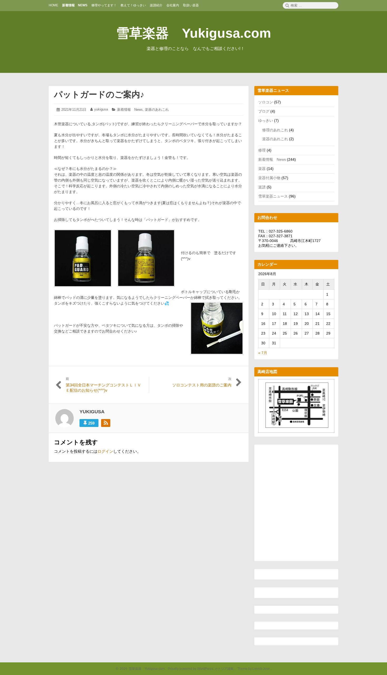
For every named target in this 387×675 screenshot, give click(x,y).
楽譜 (262, 187)
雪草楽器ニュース (273, 196)
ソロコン (265, 102)
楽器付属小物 (269, 178)
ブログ (263, 111)
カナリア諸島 (224, 669)
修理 (262, 150)
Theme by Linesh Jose (254, 669)
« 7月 (262, 353)
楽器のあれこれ (157, 110)
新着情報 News (130, 110)
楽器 (262, 169)
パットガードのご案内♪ (99, 94)
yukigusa (101, 109)
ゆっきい (265, 120)
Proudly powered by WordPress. (191, 669)
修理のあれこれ (275, 130)
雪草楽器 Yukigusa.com (193, 33)
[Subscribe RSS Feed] (105, 423)
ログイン (105, 451)
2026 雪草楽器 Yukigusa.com (141, 669)
